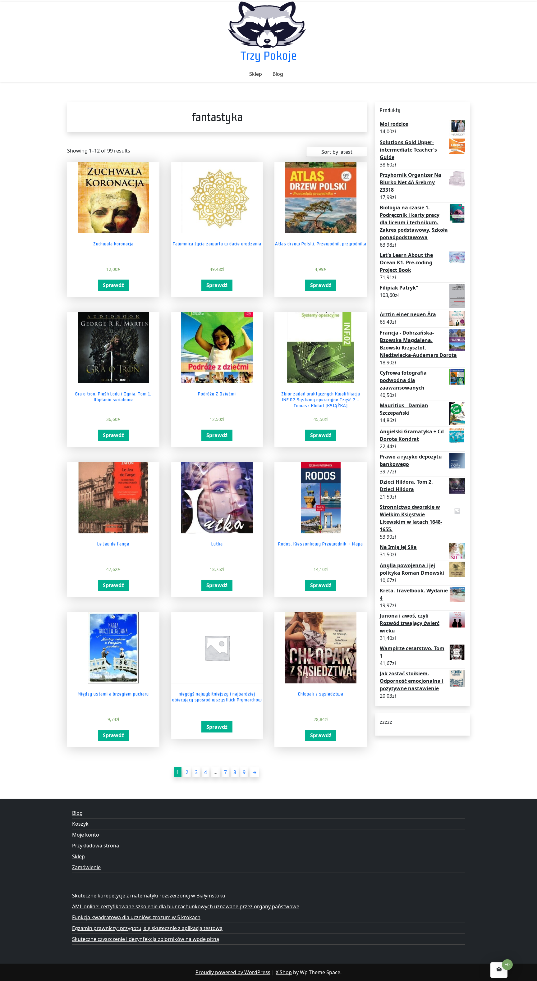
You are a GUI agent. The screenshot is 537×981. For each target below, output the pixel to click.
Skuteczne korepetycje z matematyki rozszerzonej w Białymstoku (148, 895)
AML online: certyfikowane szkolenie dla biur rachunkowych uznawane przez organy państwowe (185, 906)
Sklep (255, 74)
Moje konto (85, 834)
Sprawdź (113, 285)
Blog (278, 74)
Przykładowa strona (95, 845)
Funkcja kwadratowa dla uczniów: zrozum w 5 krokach (136, 917)
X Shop (284, 972)
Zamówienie (86, 867)
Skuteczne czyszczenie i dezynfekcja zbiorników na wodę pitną (145, 939)
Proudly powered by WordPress (232, 972)
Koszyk (80, 823)
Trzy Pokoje (269, 55)
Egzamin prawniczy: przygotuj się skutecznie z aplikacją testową (147, 928)
